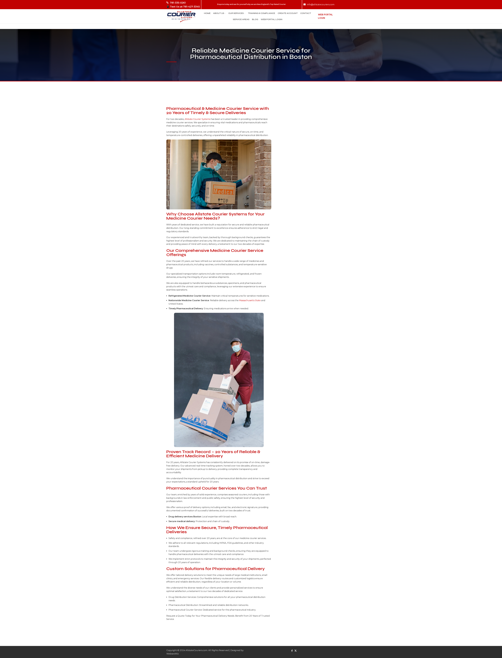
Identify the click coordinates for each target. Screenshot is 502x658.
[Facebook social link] (292, 651)
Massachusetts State (250, 300)
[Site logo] (181, 16)
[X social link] (295, 651)
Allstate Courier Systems (197, 119)
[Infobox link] (183, 4)
